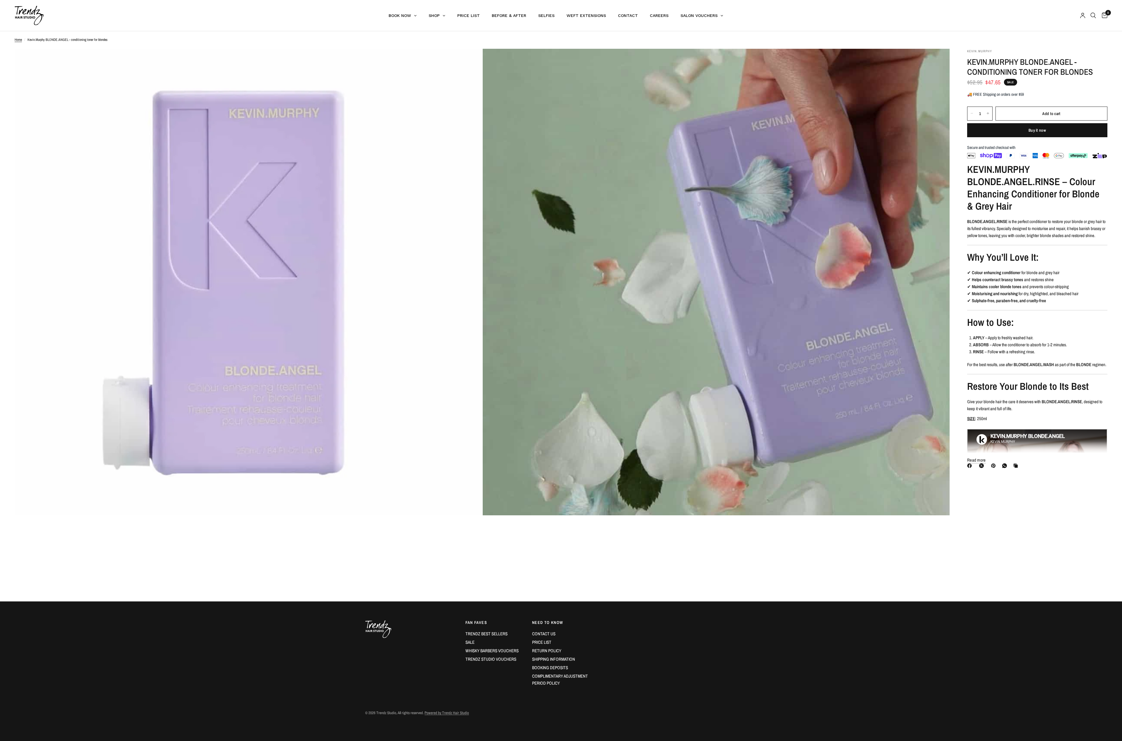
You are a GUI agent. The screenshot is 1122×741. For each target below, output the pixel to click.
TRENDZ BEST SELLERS (486, 634)
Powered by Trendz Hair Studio (447, 712)
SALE (470, 642)
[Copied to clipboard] (1016, 465)
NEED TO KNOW (547, 622)
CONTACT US (543, 634)
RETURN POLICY (546, 651)
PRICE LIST (541, 642)
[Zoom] (469, 61)
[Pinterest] (994, 465)
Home (18, 39)
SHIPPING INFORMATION (553, 659)
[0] (1103, 15)
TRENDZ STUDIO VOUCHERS (490, 659)
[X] (982, 465)
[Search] (1093, 15)
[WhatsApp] (1005, 465)
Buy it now (1037, 130)
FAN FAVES (476, 622)
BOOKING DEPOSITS (550, 668)
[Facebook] (970, 465)
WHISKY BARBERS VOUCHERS (492, 651)
